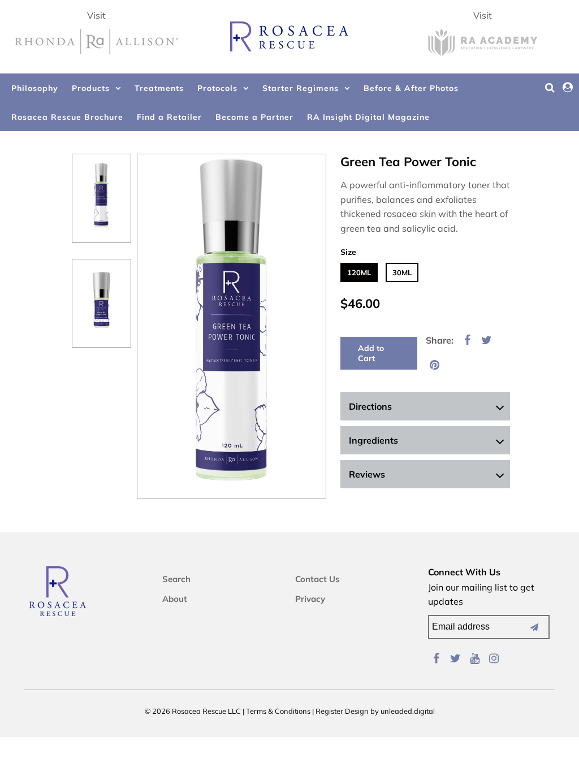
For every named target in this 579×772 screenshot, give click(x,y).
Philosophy (34, 88)
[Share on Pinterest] (434, 363)
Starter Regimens (300, 88)
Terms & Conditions (278, 710)
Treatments (159, 88)
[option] (101, 198)
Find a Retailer (169, 117)
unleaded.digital (408, 710)
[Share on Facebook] (467, 339)
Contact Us (317, 579)
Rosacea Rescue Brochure (67, 117)
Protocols (217, 88)
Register (329, 710)
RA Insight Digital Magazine (368, 117)
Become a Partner (254, 117)
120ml (359, 272)
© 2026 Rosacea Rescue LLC (193, 710)
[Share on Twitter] (486, 339)
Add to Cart (371, 353)
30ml (402, 272)
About (174, 598)
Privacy (310, 598)
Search (176, 579)
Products (91, 88)
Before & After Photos (411, 88)
